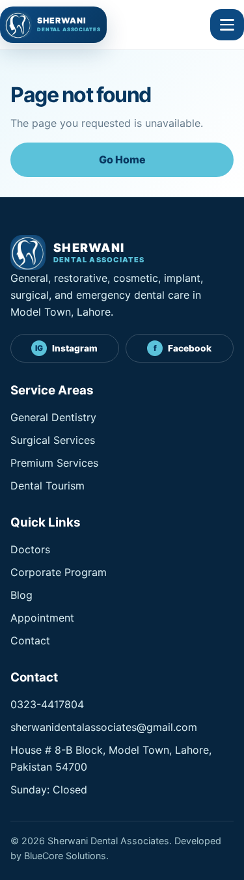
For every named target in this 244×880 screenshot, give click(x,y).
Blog (21, 594)
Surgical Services (52, 440)
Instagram (66, 348)
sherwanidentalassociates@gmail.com (103, 727)
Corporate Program (58, 572)
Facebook (183, 348)
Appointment (42, 617)
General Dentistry (53, 417)
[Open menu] (227, 24)
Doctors (30, 549)
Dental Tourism (47, 485)
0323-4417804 (47, 704)
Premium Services (54, 462)
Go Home (122, 159)
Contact (30, 640)
